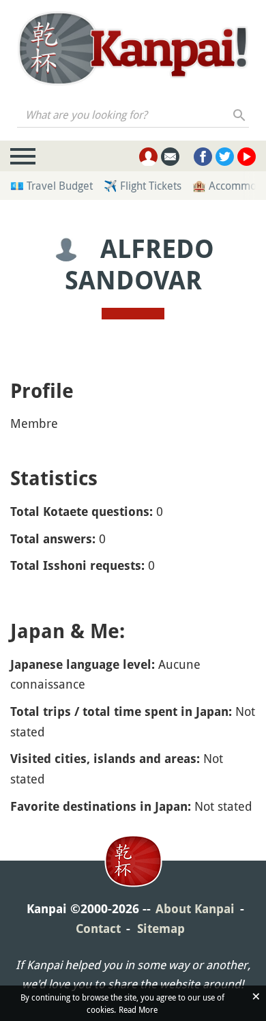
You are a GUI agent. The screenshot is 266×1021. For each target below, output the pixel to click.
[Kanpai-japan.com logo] (132, 48)
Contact (98, 928)
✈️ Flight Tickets (142, 185)
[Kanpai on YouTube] (246, 156)
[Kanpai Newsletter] (170, 156)
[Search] (240, 115)
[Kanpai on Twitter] (225, 156)
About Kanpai (195, 909)
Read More (138, 1009)
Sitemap (161, 928)
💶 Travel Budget (51, 185)
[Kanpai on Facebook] (203, 156)
